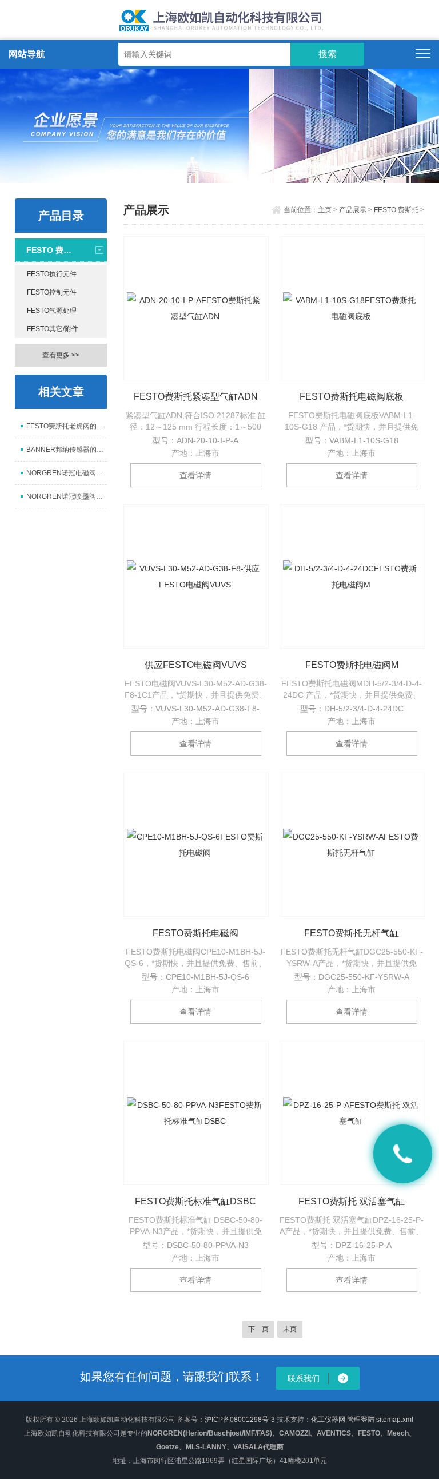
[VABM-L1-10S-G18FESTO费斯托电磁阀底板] (352, 308)
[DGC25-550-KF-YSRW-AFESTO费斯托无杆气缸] (352, 844)
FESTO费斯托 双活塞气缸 (351, 1201)
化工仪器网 (328, 1420)
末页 (290, 1329)
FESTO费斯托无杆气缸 (351, 933)
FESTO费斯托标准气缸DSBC (195, 1201)
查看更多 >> (60, 355)
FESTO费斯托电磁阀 (195, 933)
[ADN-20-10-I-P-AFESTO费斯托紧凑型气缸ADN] (196, 308)
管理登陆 (360, 1420)
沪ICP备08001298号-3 (240, 1420)
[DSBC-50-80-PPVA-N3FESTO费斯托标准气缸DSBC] (196, 1112)
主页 (325, 210)
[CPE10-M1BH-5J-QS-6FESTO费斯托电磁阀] (196, 844)
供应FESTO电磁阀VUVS (196, 665)
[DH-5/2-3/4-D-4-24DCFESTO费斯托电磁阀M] (352, 576)
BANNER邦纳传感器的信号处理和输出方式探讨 (66, 450)
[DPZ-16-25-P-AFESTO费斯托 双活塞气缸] (352, 1112)
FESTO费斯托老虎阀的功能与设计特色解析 (66, 426)
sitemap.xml (394, 1420)
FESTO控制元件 (52, 292)
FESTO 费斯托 (50, 250)
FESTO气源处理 (52, 311)
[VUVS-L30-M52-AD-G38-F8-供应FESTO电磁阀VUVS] (196, 576)
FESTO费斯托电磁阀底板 (352, 396)
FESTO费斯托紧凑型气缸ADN (196, 396)
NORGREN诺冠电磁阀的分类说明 (66, 473)
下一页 (258, 1329)
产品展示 (352, 210)
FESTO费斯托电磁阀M (351, 665)
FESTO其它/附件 (52, 329)
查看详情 (195, 475)
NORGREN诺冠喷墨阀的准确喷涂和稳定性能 (66, 496)
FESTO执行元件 (52, 274)
